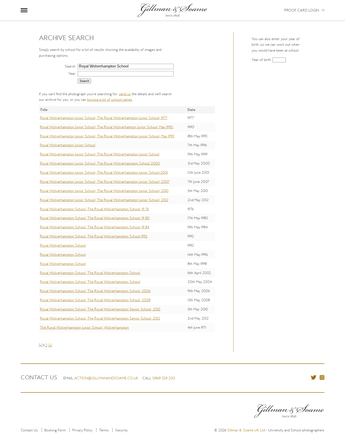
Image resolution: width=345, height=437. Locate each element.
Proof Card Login (301, 10)
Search (70, 66)
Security (121, 430)
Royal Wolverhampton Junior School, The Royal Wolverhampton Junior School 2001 (104, 172)
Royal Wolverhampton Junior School (67, 145)
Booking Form (55, 430)
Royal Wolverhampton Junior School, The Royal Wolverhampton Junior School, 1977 (103, 118)
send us (125, 94)
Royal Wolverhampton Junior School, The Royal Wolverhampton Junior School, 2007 (104, 181)
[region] (127, 222)
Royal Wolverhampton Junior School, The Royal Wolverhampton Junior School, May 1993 (107, 136)
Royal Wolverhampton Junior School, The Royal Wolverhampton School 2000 (100, 163)
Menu (24, 10)
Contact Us (29, 430)
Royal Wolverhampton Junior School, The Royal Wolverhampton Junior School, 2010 (104, 190)
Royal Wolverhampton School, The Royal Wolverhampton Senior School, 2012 (100, 318)
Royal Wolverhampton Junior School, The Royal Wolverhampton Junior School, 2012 (104, 200)
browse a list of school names (109, 99)
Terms (104, 430)
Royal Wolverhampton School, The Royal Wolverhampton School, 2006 (95, 291)
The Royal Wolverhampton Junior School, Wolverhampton (84, 327)
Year (71, 73)
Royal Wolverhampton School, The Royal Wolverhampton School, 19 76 (94, 209)
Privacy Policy (82, 430)
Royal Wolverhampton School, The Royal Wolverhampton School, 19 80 (95, 218)
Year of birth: (262, 59)
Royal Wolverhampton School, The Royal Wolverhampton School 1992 (93, 236)
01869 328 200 (163, 378)
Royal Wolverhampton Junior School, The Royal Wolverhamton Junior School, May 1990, (107, 127)
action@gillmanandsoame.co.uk (106, 378)
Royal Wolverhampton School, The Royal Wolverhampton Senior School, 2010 (100, 309)
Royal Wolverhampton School (63, 245)
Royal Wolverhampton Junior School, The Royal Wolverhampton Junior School (99, 154)
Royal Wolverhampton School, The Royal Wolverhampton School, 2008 (95, 300)
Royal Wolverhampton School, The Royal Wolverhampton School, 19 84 (94, 227)
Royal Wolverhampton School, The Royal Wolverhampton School (90, 273)
